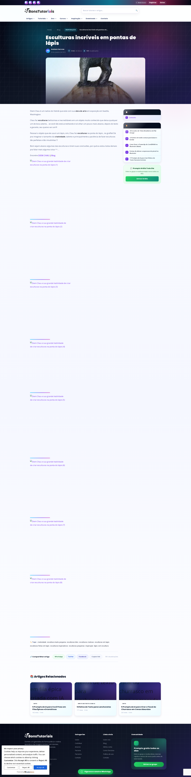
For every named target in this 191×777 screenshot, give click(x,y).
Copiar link (96, 657)
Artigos (29, 19)
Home (49, 30)
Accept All (40, 767)
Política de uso (108, 754)
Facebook (82, 657)
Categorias (80, 734)
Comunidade (137, 734)
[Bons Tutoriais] (39, 10)
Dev (52, 19)
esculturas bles (72, 642)
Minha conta (107, 747)
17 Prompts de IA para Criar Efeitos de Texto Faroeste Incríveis (142, 159)
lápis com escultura (101, 646)
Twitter (71, 657)
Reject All (25, 767)
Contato (104, 19)
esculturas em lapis (102, 642)
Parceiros (78, 754)
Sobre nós (106, 740)
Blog (58, 30)
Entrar (162, 2)
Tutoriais (42, 19)
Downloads (90, 19)
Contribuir (78, 743)
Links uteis (108, 734)
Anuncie (78, 747)
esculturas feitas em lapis (39, 646)
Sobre (77, 740)
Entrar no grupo (150, 764)
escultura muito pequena (56, 642)
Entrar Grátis (142, 179)
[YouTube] (38, 2)
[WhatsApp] (34, 2)
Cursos (63, 19)
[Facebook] (26, 2)
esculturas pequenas (77, 646)
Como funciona (108, 750)
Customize (11, 767)
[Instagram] (30, 2)
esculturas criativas (86, 642)
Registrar (152, 2)
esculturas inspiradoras (59, 646)
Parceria (78, 750)
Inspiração (75, 19)
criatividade (42, 642)
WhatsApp (59, 657)
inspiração (89, 646)
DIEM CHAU (43, 155)
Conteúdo (131, 118)
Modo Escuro (142, 2)
